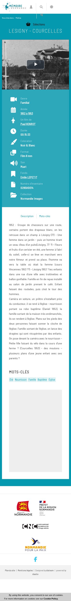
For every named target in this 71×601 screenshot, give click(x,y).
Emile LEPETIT (29, 177)
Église (52, 379)
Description (27, 216)
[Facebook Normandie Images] (35, 559)
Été (11, 379)
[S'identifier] (31, 7)
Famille (32, 379)
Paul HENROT (28, 124)
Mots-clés (44, 216)
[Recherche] (41, 7)
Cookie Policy (51, 598)
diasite (35, 574)
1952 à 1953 (27, 113)
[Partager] (41, 15)
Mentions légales (25, 570)
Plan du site (10, 570)
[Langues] (52, 7)
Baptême (42, 379)
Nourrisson (21, 379)
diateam (50, 570)
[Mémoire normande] (14, 7)
